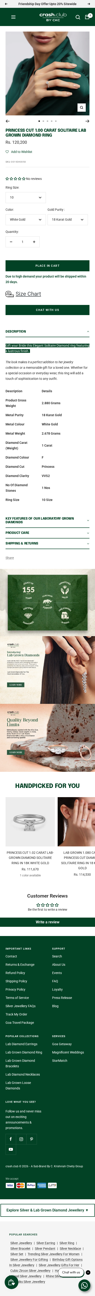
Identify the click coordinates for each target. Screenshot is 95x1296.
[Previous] (7, 121)
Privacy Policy (15, 989)
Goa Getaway (62, 1044)
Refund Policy (15, 973)
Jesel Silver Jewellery (27, 1276)
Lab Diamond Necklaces (23, 1074)
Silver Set (16, 1254)
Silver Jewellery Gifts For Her (59, 1265)
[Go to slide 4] (51, 121)
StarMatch (59, 1060)
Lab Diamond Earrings (21, 1044)
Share (10, 558)
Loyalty (57, 989)
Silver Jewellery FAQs (21, 1006)
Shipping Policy (16, 981)
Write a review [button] (47, 922)
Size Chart (28, 294)
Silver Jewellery (21, 1243)
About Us (58, 964)
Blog (55, 1006)
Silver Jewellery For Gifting (29, 1259)
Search (57, 956)
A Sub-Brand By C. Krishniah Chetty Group (57, 1166)
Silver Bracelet (20, 1248)
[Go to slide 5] (55, 121)
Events (57, 973)
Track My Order (16, 1014)
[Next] (87, 121)
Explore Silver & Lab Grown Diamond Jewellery (47, 1210)
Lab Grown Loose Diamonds (18, 1085)
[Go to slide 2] (43, 121)
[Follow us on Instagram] (21, 1139)
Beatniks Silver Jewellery (27, 1282)
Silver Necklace (70, 1248)
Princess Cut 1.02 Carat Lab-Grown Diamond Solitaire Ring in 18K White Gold (30, 858)
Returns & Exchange (20, 964)
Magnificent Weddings (68, 1052)
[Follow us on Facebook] (11, 1139)
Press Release (62, 998)
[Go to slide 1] (39, 121)
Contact (11, 956)
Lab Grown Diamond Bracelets (20, 1063)
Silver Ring (66, 1243)
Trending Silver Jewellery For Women (54, 1254)
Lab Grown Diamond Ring (24, 1052)
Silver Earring (45, 1243)
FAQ (55, 981)
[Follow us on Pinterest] (31, 1139)
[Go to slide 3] (47, 121)
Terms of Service (17, 998)
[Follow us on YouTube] (11, 1149)
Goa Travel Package (20, 1022)
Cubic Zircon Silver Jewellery (30, 1271)
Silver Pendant (45, 1248)
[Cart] (87, 17)
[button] (19, 152)
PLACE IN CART (48, 265)
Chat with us (47, 310)
